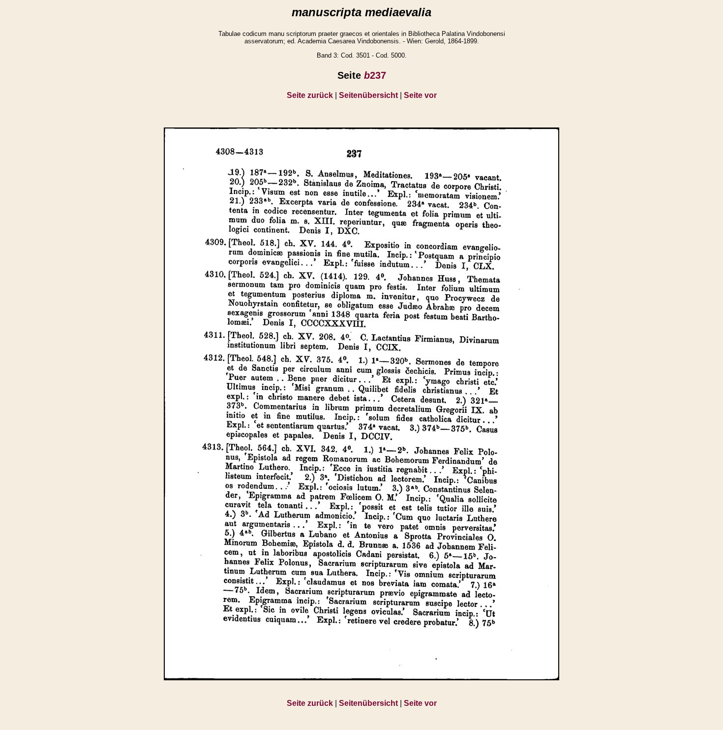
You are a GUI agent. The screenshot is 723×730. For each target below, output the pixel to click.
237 (375, 75)
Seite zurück (310, 95)
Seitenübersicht (368, 95)
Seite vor (420, 95)
